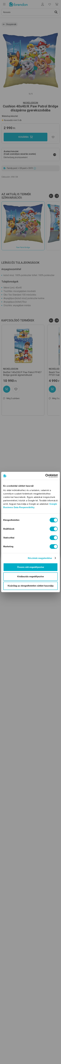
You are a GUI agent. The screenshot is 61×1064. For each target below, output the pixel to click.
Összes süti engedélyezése (30, 567)
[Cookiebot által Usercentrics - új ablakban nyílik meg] (45, 476)
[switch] (54, 529)
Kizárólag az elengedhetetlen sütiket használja (30, 586)
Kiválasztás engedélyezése (30, 576)
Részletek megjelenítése (40, 558)
